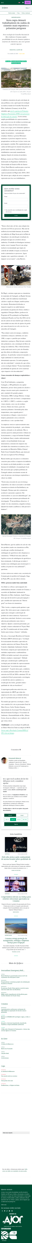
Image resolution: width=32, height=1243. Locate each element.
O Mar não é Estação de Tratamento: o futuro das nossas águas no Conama (15, 1029)
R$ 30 (13, 819)
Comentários (15, 750)
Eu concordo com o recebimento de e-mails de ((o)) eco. (16, 211)
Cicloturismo (5, 1058)
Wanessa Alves (16, 951)
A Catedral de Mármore (8, 1071)
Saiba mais (3, 1204)
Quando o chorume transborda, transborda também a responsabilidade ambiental (13, 1023)
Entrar (4, 1240)
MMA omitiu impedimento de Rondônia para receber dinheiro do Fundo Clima (14, 995)
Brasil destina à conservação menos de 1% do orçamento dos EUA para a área (14, 976)
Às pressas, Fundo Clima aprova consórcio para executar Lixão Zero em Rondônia (15, 988)
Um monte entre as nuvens (9, 1076)
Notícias (7, 854)
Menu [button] (27, 8)
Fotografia (3, 1069)
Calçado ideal (5, 1053)
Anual (21, 815)
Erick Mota (16, 912)
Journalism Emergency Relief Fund (19, 61)
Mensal (10, 815)
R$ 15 (7, 819)
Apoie (28, 2)
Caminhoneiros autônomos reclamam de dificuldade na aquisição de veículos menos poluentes (13, 1010)
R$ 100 (25, 819)
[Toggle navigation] (23, 2)
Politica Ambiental (26, 13)
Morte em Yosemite (7, 1048)
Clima (18, 13)
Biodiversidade (11, 13)
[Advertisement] (16, 1113)
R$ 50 (18, 819)
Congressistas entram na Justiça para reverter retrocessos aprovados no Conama (16, 899)
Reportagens (16, 17)
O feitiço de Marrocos (7, 1044)
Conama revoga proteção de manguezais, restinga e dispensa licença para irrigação (16, 940)
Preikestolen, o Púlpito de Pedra (10, 1085)
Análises (3, 1015)
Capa (3, 1066)
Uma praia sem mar (7, 1080)
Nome (5, 196)
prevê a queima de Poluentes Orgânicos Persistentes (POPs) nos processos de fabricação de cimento (15, 114)
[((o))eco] (5, 8)
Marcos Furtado (16, 870)
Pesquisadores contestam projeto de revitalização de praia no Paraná (15, 982)
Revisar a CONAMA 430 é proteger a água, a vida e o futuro (15, 1017)
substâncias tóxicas (16, 63)
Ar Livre (4, 1038)
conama (8, 61)
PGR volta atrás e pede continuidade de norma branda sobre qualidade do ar (16, 859)
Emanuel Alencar (16, 50)
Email (5, 203)
